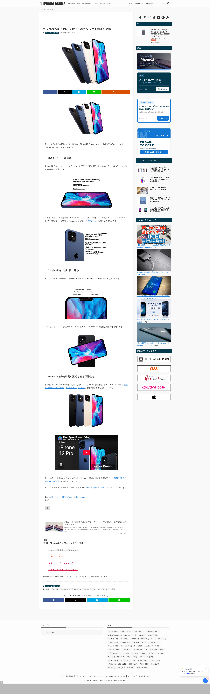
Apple (48, 589)
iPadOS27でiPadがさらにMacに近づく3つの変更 (159, 188)
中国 (112, 664)
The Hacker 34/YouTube (61, 497)
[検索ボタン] (168, 3)
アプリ (112, 653)
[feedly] (163, 17)
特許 (111, 667)
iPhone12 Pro (76, 589)
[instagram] (149, 17)
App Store (130, 635)
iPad (134, 639)
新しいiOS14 (71, 388)
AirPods (112, 631)
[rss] (168, 17)
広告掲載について (145, 676)
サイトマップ (132, 676)
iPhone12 (48, 33)
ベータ (155, 660)
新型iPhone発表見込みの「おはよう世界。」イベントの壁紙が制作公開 (160, 199)
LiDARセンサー (91, 221)
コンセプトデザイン (103, 589)
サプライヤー (156, 653)
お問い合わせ (80, 676)
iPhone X (126, 646)
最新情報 (55, 33)
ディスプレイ (115, 660)
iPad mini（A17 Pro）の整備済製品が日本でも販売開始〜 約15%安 (159, 210)
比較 (155, 664)
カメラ (124, 653)
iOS (124, 639)
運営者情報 (69, 676)
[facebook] (140, 17)
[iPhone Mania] (52, 3)
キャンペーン (139, 653)
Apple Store (152, 631)
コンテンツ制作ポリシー (95, 676)
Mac (138, 646)
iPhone (160, 639)
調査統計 (142, 667)
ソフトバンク (146, 657)
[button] (50, 92)
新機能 (144, 664)
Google (113, 639)
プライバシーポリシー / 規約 (115, 676)
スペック (113, 657)
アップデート (157, 649)
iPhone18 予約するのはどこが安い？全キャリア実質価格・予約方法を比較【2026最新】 (95, 523)
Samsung (113, 649)
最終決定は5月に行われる (97, 488)
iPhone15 (113, 646)
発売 (121, 667)
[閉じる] (206, 668)
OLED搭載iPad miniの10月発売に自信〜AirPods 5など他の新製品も (160, 179)
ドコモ (143, 660)
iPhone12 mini (65, 589)
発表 (130, 667)
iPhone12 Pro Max (89, 589)
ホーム (61, 676)
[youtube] (159, 17)
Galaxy (153, 635)
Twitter (126, 649)
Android (125, 631)
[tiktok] (154, 17)
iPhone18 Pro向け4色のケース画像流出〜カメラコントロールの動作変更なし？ (160, 169)
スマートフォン (129, 657)
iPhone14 (154, 642)
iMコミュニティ (72, 576)
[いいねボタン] (47, 508)
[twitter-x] (145, 17)
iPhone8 (113, 642)
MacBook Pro (152, 646)
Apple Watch (115, 635)
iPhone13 (140, 642)
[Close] (1, 682)
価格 (122, 664)
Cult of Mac (80, 497)
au (142, 635)
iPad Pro (147, 639)
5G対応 (81, 388)
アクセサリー (140, 649)
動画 (113, 589)
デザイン (129, 660)
